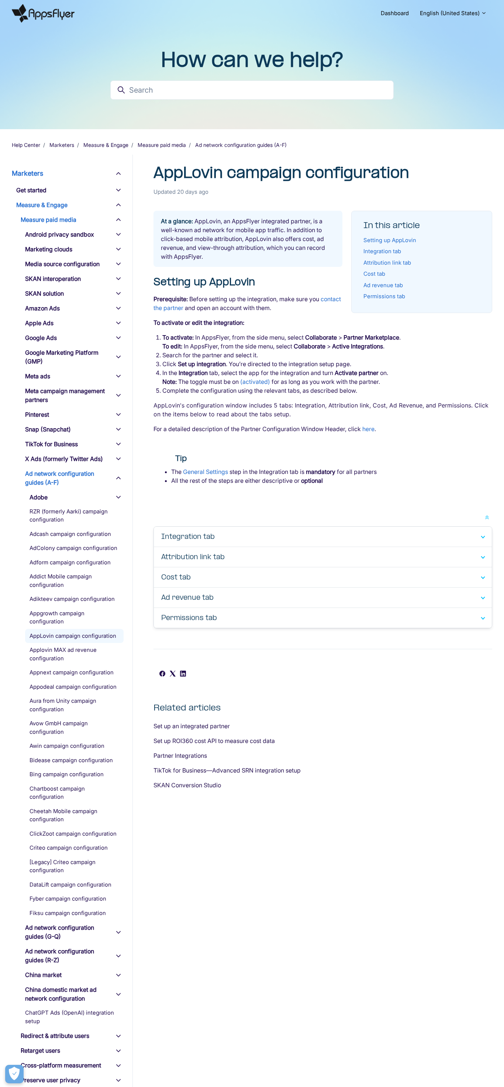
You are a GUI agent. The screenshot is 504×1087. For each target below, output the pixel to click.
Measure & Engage (105, 145)
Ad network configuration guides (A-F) (241, 145)
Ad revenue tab (383, 285)
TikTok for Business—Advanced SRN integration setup (227, 770)
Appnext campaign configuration (72, 672)
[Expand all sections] (487, 517)
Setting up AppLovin (389, 240)
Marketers (61, 145)
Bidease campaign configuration (71, 760)
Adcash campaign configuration (70, 533)
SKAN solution (44, 293)
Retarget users (40, 1051)
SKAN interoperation (53, 278)
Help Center (26, 145)
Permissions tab (384, 296)
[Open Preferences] (14, 1074)
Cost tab (374, 273)
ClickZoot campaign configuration (73, 833)
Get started (31, 190)
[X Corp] (173, 674)
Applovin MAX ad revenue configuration (63, 654)
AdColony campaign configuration (73, 548)
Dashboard (395, 13)
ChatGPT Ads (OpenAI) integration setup (69, 1017)
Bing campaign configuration (67, 774)
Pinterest (37, 414)
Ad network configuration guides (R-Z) (59, 956)
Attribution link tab (387, 262)
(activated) (255, 381)
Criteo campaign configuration (69, 848)
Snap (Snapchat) (48, 429)
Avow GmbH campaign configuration (59, 728)
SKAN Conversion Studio (187, 785)
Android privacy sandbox (59, 234)
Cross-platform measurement (61, 1065)
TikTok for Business (51, 444)
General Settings (205, 471)
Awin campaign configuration (67, 746)
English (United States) (450, 13)
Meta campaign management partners (65, 395)
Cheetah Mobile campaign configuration (63, 815)
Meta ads (37, 376)
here (368, 429)
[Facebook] (162, 674)
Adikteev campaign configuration (72, 599)
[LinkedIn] (183, 674)
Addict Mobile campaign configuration (61, 581)
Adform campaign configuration (70, 562)
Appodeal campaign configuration (73, 686)
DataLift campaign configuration (70, 884)
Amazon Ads (42, 308)
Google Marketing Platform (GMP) (62, 357)
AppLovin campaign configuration (73, 635)
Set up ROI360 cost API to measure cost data (214, 740)
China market (43, 975)
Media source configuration (62, 264)
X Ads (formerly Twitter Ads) (64, 458)
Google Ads (41, 337)
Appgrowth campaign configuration (57, 617)
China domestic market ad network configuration (61, 994)
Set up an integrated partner (191, 726)
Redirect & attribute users (55, 1036)
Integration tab (382, 251)
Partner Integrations (180, 755)
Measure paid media (162, 145)
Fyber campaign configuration (68, 898)
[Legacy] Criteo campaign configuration (63, 866)
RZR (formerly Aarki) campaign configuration (69, 515)
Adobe (39, 497)
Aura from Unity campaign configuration (63, 705)
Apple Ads (39, 323)
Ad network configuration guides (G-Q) (59, 932)
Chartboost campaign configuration (57, 793)
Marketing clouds (48, 249)
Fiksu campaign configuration (68, 912)
